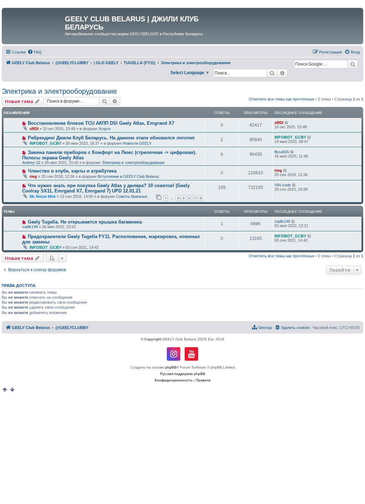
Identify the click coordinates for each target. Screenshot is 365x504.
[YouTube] (191, 354)
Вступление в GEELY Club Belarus (128, 176)
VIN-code (282, 185)
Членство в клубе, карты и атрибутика (72, 171)
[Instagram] (173, 354)
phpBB (170, 367)
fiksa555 (281, 152)
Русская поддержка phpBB (182, 374)
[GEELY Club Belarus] (34, 21)
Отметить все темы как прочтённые (281, 99)
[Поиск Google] (352, 64)
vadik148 (30, 227)
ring (33, 176)
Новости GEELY (137, 143)
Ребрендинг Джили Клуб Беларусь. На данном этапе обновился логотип (111, 137)
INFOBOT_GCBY (45, 143)
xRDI (34, 129)
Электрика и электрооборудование (59, 91)
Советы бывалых (132, 196)
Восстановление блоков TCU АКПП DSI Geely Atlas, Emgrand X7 (101, 123)
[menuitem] (34, 52)
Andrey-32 (31, 162)
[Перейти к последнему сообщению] (286, 122)
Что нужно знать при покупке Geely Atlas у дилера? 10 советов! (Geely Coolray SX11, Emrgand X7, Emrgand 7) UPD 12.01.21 (106, 188)
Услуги (104, 129)
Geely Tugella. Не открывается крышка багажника (85, 222)
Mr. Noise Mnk (43, 196)
